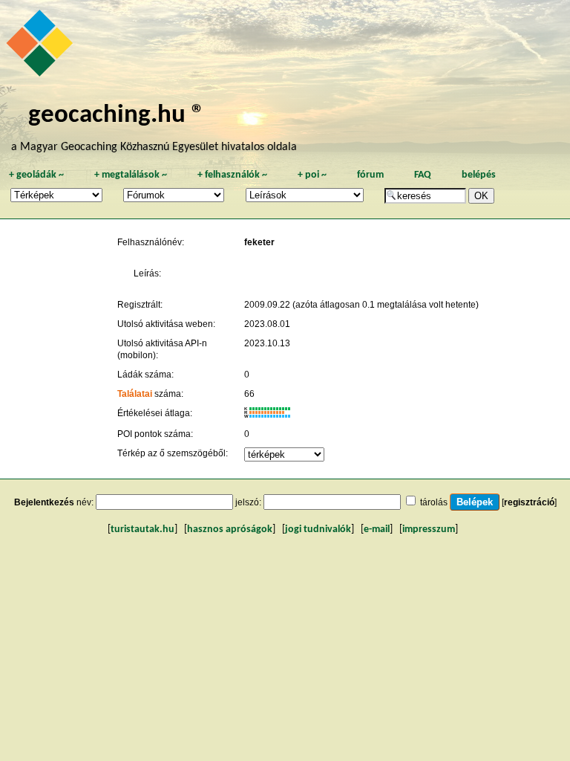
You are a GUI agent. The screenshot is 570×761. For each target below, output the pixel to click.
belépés (479, 175)
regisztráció (529, 502)
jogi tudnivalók (318, 529)
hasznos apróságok (229, 529)
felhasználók (232, 175)
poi (312, 175)
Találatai (134, 394)
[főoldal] (41, 47)
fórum (370, 175)
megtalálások (131, 175)
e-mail (377, 529)
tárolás (434, 502)
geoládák (36, 175)
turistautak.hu (142, 529)
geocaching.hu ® (116, 116)
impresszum (428, 529)
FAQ (422, 175)
